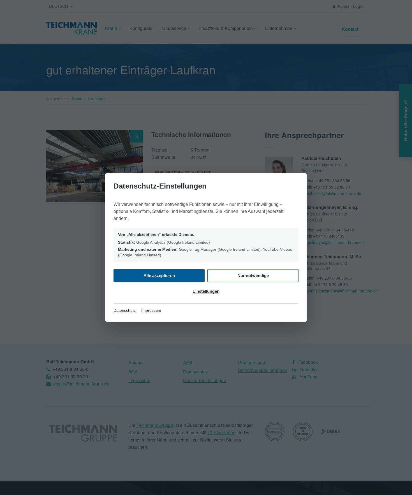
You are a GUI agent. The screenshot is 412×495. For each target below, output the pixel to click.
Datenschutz (125, 310)
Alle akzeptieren (159, 275)
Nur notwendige (253, 275)
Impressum (151, 310)
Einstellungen (206, 291)
